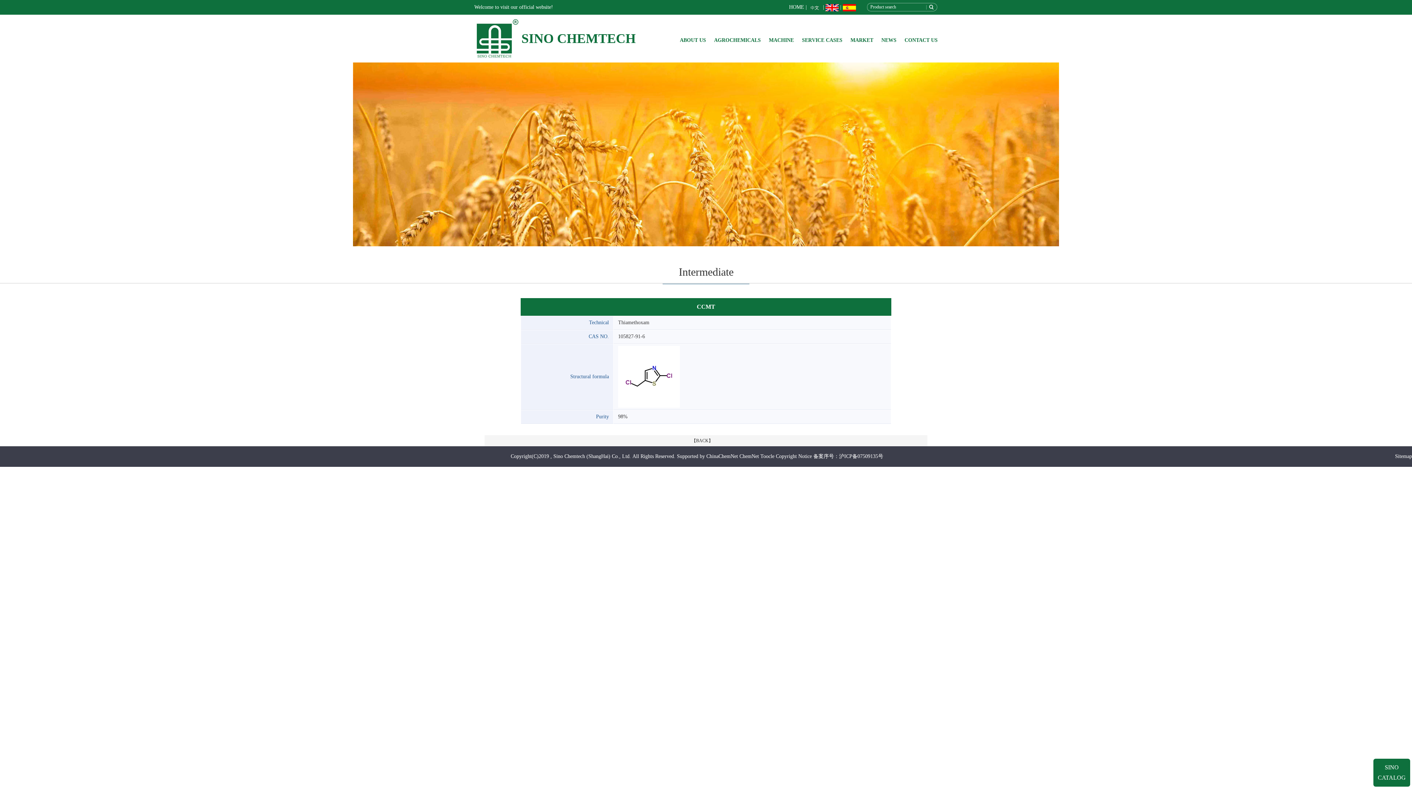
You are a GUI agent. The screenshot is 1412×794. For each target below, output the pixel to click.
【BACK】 (702, 440)
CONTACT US (921, 40)
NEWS (888, 40)
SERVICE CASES (822, 40)
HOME (796, 7)
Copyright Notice (794, 456)
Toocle (767, 456)
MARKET (862, 40)
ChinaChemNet (722, 456)
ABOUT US (693, 40)
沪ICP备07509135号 (861, 456)
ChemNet (749, 456)
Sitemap (1403, 456)
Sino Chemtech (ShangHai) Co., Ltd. (592, 456)
